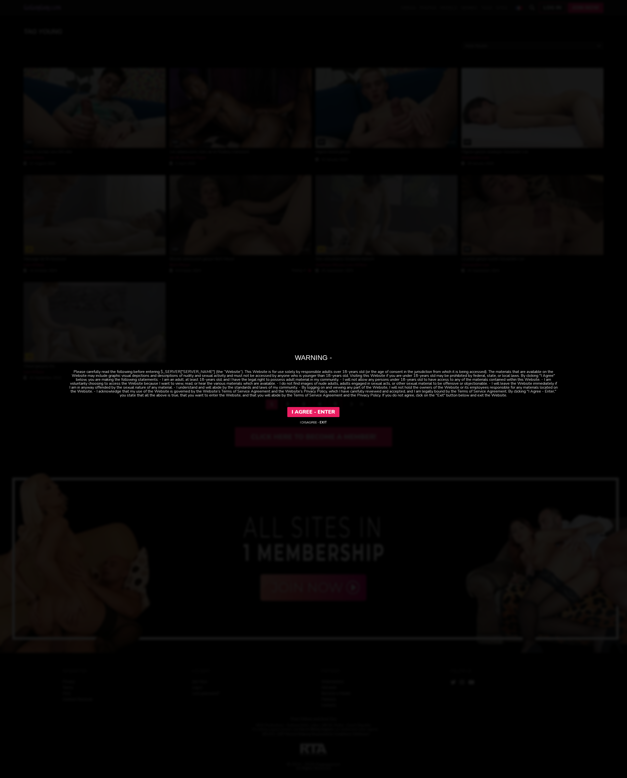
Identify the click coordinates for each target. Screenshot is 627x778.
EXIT (323, 422)
